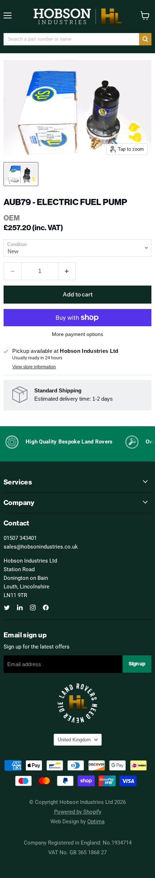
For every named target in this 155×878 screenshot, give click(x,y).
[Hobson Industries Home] (77, 16)
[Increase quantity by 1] (67, 271)
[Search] (145, 39)
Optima (96, 821)
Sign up (137, 664)
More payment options (77, 334)
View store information (34, 366)
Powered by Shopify (77, 811)
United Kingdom (74, 739)
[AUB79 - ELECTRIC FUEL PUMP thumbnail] (21, 174)
